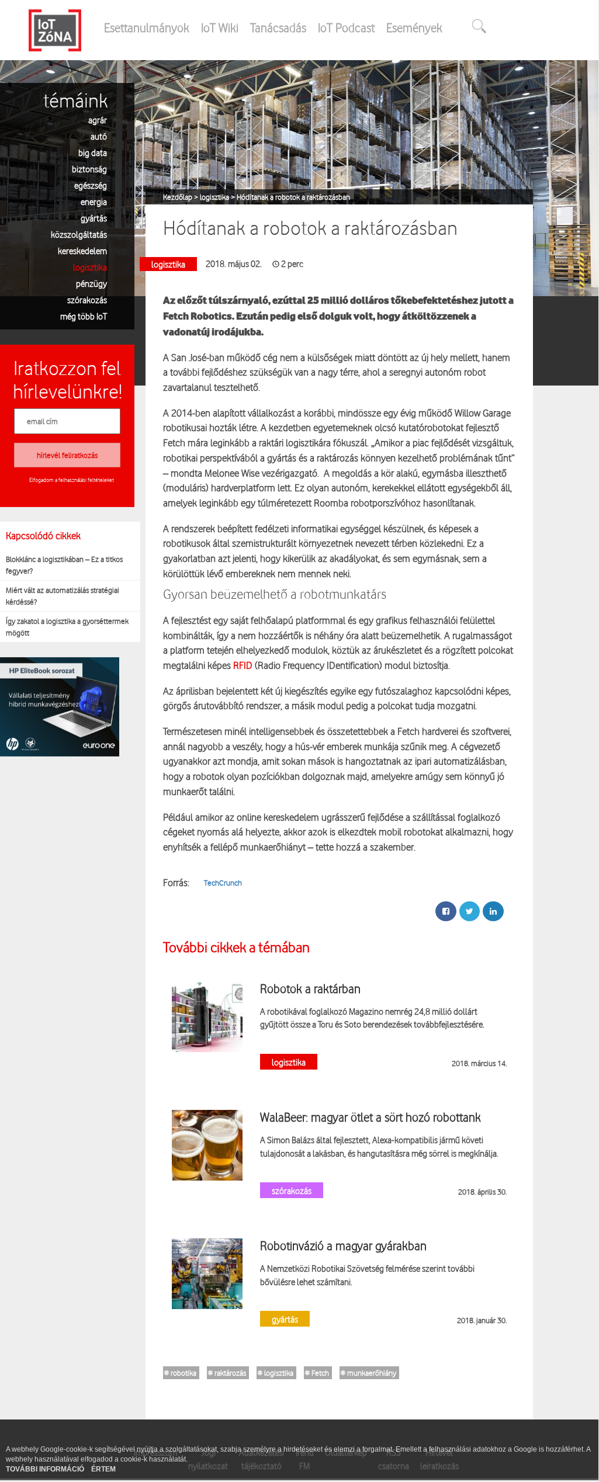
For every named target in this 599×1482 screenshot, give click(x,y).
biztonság (89, 168)
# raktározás (227, 1372)
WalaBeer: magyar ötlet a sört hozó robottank (370, 1116)
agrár (97, 119)
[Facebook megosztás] (445, 911)
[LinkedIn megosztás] (493, 911)
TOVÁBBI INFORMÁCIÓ (46, 1469)
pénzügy (91, 283)
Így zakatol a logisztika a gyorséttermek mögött (67, 626)
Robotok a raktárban (310, 988)
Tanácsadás (278, 27)
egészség (90, 184)
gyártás (94, 217)
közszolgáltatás (79, 234)
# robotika (180, 1372)
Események (414, 27)
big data (92, 152)
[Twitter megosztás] (469, 911)
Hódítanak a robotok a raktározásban (293, 197)
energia (94, 201)
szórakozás (87, 299)
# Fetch (317, 1372)
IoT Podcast (346, 27)
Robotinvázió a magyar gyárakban (343, 1245)
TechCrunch (223, 882)
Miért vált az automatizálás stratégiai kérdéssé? (62, 595)
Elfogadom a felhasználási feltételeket (71, 479)
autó (99, 135)
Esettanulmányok (146, 27)
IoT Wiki (219, 27)
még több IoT (83, 315)
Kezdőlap (178, 197)
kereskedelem (82, 250)
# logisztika (275, 1372)
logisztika (90, 266)
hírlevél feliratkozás (67, 455)
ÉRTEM (103, 1469)
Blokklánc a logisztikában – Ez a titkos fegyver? (64, 564)
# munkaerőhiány (368, 1372)
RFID (241, 665)
